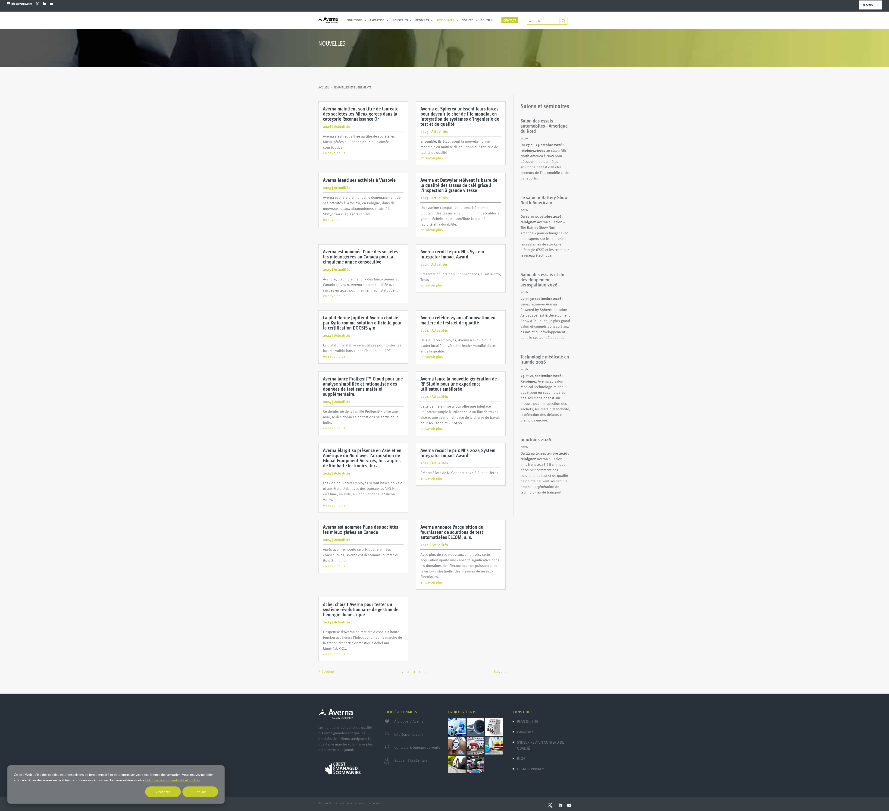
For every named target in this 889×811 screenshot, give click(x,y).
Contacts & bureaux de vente (417, 747)
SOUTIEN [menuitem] (486, 20)
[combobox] (870, 4)
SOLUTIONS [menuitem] (355, 20)
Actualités (342, 126)
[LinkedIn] (44, 4)
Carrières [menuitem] (525, 732)
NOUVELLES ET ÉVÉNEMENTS (353, 87)
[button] (326, 671)
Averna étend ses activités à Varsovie (359, 180)
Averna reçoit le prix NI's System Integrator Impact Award (452, 254)
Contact (509, 20)
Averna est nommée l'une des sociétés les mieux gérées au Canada (360, 529)
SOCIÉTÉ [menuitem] (467, 20)
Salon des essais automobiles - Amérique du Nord (544, 126)
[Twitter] (37, 3)
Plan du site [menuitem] (527, 721)
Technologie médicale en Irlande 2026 (544, 359)
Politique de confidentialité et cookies (172, 780)
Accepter (163, 792)
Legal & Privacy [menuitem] (530, 769)
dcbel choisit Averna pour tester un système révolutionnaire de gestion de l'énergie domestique (360, 609)
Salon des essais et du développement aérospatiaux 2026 (542, 279)
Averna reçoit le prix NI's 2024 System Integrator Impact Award (457, 452)
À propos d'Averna (408, 721)
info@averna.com (408, 734)
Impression (375, 803)
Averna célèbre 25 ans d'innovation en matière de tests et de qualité (457, 320)
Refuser (200, 792)
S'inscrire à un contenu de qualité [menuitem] (540, 745)
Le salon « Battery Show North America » (544, 199)
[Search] (563, 21)
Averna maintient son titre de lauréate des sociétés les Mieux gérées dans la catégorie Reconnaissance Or (360, 114)
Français (867, 5)
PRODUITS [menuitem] (422, 20)
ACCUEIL (324, 87)
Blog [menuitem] (521, 758)
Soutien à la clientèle (410, 760)
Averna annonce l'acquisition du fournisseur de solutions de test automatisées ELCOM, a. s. (451, 532)
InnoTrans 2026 (535, 439)
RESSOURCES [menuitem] (445, 20)
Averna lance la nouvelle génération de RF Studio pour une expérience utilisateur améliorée (458, 384)
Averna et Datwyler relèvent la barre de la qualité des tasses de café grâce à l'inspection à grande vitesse (458, 185)
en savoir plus (334, 153)
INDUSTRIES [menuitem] (400, 20)
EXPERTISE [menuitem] (377, 20)
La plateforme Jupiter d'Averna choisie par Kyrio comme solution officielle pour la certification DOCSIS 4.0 (362, 322)
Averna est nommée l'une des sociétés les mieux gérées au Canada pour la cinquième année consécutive (360, 256)
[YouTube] (51, 4)
